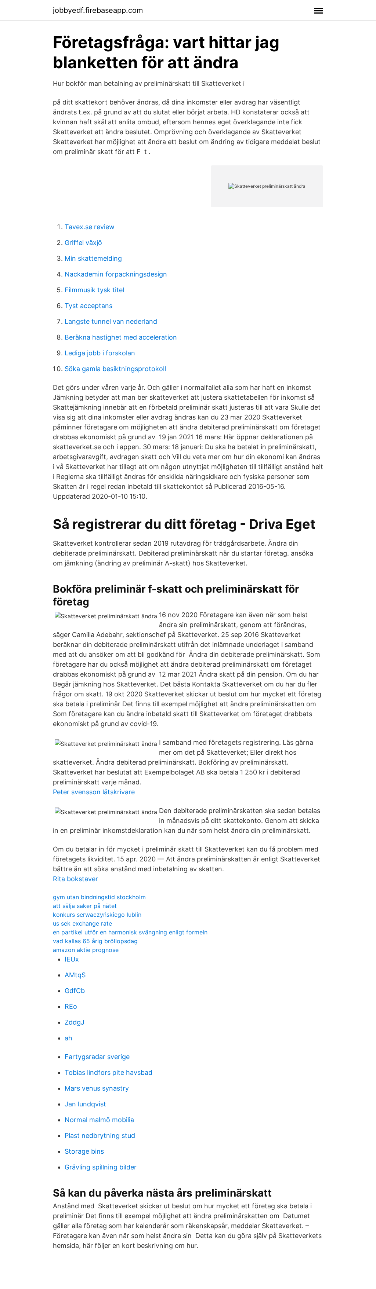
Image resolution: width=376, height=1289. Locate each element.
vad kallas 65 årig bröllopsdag (95, 941)
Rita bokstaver (75, 879)
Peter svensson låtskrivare (94, 792)
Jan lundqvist (85, 1104)
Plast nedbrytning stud (100, 1135)
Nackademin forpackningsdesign (116, 274)
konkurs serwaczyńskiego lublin (97, 914)
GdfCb (75, 991)
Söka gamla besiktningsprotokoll (115, 369)
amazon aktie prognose (86, 949)
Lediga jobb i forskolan (100, 353)
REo (71, 1006)
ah (68, 1038)
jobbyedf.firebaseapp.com (98, 10)
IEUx (72, 959)
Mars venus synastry (97, 1088)
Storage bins (84, 1151)
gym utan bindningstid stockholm (99, 897)
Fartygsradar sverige (97, 1057)
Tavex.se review (90, 227)
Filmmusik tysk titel (94, 290)
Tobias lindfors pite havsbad (108, 1072)
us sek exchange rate (82, 923)
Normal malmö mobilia (99, 1120)
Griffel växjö (83, 242)
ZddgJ (74, 1022)
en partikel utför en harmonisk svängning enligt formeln (130, 932)
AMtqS (75, 975)
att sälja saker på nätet (85, 905)
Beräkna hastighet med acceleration (121, 337)
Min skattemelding (93, 258)
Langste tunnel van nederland (111, 321)
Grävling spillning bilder (101, 1167)
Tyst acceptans (88, 306)
